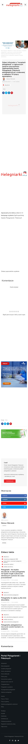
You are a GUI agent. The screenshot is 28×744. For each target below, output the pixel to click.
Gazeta (3, 696)
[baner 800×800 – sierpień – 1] (14, 374)
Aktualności (10, 50)
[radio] (10, 312)
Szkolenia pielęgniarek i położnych (9, 704)
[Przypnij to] (12, 93)
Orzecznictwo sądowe (6, 679)
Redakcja (3, 711)
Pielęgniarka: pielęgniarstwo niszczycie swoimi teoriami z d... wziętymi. (12, 627)
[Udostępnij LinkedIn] (9, 93)
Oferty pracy (4, 676)
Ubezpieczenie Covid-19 (7, 681)
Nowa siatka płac (5, 674)
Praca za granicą (5, 701)
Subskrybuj (3, 716)
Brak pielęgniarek (5, 666)
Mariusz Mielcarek (10, 79)
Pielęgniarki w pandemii (7, 687)
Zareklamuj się (9, 481)
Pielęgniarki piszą (5, 684)
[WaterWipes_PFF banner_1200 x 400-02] (14, 45)
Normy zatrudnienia (6, 671)
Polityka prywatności (6, 721)
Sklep (2, 706)
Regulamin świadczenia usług (8, 724)
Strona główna (4, 50)
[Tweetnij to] (6, 93)
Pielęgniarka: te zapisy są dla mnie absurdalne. (13, 599)
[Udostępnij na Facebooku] (3, 93)
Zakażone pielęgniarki (6, 692)
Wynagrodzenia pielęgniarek (8, 689)
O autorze (4, 525)
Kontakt (3, 713)
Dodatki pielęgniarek (6, 668)
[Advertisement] (14, 24)
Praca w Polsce (5, 699)
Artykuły (4, 543)
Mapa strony (4, 726)
